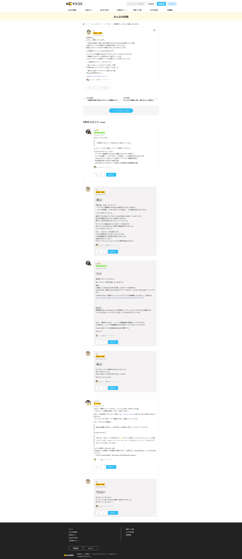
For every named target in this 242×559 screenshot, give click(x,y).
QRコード (105, 76)
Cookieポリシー (113, 554)
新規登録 (161, 4)
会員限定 (170, 10)
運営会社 (79, 554)
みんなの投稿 (72, 10)
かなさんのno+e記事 (130, 414)
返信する (111, 175)
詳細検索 (151, 4)
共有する (106, 88)
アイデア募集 (107, 24)
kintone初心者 (97, 76)
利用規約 (87, 554)
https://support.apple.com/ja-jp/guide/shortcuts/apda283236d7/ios (120, 298)
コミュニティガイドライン (99, 554)
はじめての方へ (104, 10)
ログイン (172, 4)
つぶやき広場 (154, 10)
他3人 (102, 459)
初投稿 (89, 76)
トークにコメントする (121, 110)
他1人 (107, 245)
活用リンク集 (137, 10)
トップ (87, 24)
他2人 (98, 79)
